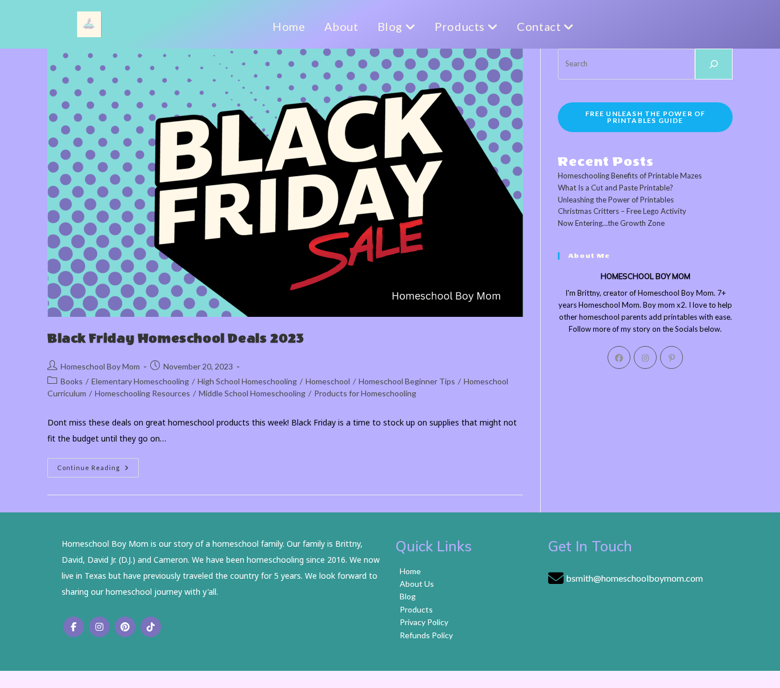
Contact (540, 26)
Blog (391, 26)
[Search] (714, 64)
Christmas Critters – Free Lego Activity (622, 211)
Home (288, 26)
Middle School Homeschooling (252, 393)
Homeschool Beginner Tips (407, 381)
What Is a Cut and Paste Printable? (615, 187)
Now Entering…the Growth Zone (611, 223)
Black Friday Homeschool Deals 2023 (175, 338)
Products (461, 26)
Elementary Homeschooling (140, 381)
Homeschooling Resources (142, 393)
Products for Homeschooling (365, 393)
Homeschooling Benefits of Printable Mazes (630, 175)
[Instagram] (645, 357)
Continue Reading (98, 470)
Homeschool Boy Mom (100, 366)
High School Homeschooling (247, 381)
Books (72, 381)
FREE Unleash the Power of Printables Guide (645, 117)
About (341, 26)
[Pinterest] (671, 357)
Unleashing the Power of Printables (616, 199)
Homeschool (327, 381)
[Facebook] (619, 357)
